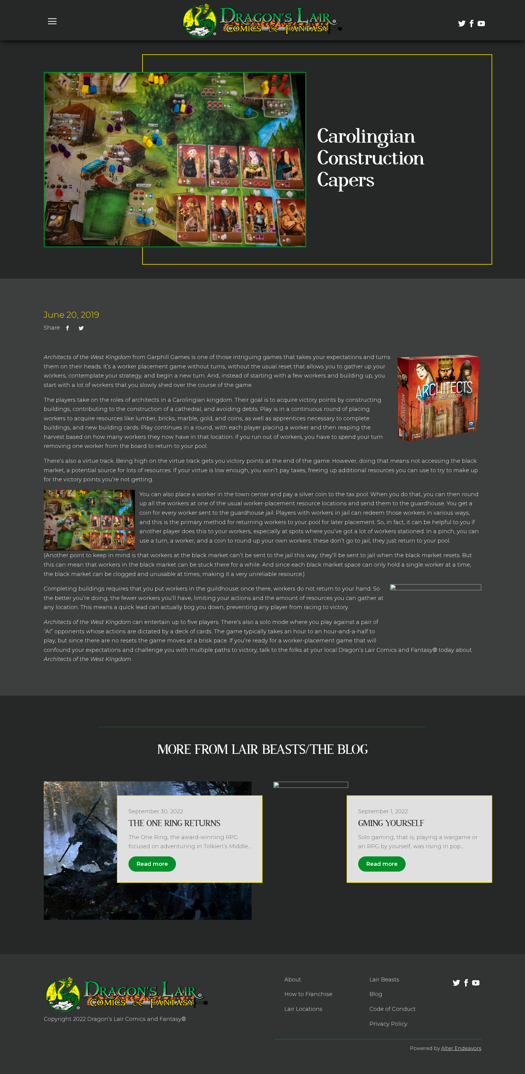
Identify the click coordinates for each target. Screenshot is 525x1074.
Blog (375, 994)
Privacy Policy (388, 1024)
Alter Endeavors (461, 1048)
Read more (152, 864)
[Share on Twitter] (81, 328)
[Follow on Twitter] (458, 20)
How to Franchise (308, 994)
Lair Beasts (384, 979)
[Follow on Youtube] (477, 20)
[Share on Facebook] (67, 328)
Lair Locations (303, 1009)
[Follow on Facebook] (468, 20)
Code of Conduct (392, 1009)
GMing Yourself (391, 823)
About (292, 979)
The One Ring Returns (174, 823)
